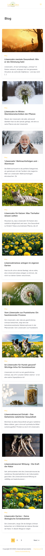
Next (36, 540)
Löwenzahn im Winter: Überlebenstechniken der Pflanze (19, 112)
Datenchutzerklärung (22, 551)
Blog (5, 55)
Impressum (37, 549)
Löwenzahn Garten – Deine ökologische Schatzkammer (17, 517)
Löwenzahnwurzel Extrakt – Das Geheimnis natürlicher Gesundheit (20, 415)
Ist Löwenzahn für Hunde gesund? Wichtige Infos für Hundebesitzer (20, 366)
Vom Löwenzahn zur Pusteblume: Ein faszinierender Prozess (21, 313)
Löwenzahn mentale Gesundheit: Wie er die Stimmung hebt (21, 60)
